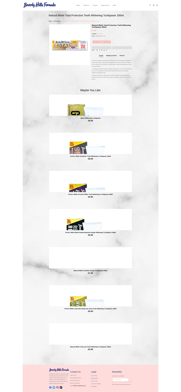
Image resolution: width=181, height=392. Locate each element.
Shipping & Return (111, 55)
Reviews (122, 55)
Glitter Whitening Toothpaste (90, 118)
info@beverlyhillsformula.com (79, 385)
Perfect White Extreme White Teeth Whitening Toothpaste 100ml (90, 194)
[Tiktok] (61, 387)
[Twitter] (54, 387)
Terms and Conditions (96, 383)
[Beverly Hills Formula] (39, 5)
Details (101, 55)
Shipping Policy (94, 378)
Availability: (94, 33)
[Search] (150, 5)
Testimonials (94, 386)
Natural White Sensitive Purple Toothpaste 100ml (90, 270)
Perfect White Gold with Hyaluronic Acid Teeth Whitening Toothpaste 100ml (90, 308)
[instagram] (57, 387)
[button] (101, 47)
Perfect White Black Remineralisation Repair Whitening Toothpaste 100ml (90, 232)
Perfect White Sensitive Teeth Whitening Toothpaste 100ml (90, 156)
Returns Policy (94, 381)
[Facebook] (50, 387)
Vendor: (93, 36)
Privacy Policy (94, 375)
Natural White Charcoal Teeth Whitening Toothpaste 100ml (90, 347)
